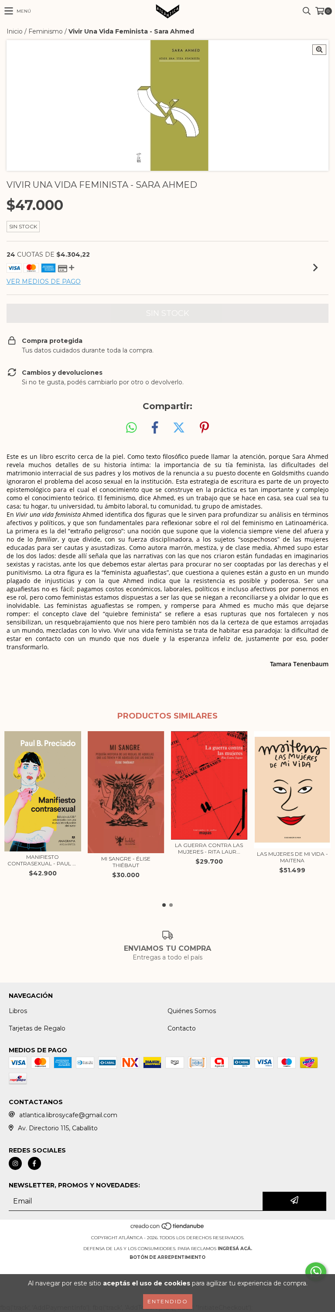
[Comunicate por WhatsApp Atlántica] (315, 1271)
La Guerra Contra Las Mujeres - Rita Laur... (209, 848)
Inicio (15, 31)
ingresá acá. (235, 1248)
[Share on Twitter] (179, 428)
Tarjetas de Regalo (37, 1028)
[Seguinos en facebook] (34, 1163)
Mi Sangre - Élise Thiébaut (125, 861)
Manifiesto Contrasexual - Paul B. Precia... (42, 860)
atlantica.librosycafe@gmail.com (68, 1115)
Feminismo (45, 31)
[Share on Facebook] (155, 428)
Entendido (167, 1301)
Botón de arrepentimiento (167, 1257)
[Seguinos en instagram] (15, 1163)
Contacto (182, 1028)
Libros (18, 1011)
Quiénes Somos (192, 1011)
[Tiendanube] (168, 1229)
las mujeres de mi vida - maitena (292, 857)
